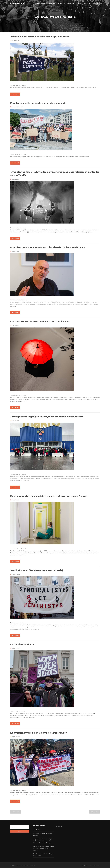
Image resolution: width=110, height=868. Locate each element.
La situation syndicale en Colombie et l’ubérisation (38, 732)
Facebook (95, 3)
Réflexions (52, 3)
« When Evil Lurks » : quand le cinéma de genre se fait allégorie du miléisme (43, 848)
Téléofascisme (37, 830)
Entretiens (60, 3)
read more (15, 94)
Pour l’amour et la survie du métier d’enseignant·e (38, 103)
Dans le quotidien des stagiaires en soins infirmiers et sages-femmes (49, 496)
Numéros (43, 3)
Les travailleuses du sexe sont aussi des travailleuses (40, 321)
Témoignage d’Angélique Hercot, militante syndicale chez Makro (46, 416)
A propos (79, 3)
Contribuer (87, 3)
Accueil (37, 3)
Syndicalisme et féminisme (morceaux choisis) (36, 570)
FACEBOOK (59, 827)
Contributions (70, 3)
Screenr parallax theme (86, 865)
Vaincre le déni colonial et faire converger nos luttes (39, 36)
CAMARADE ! (17, 3)
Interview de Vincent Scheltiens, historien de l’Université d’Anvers (47, 247)
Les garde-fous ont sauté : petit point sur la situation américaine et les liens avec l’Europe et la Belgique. (43, 841)
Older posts (15, 812)
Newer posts (94, 812)
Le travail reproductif (22, 644)
